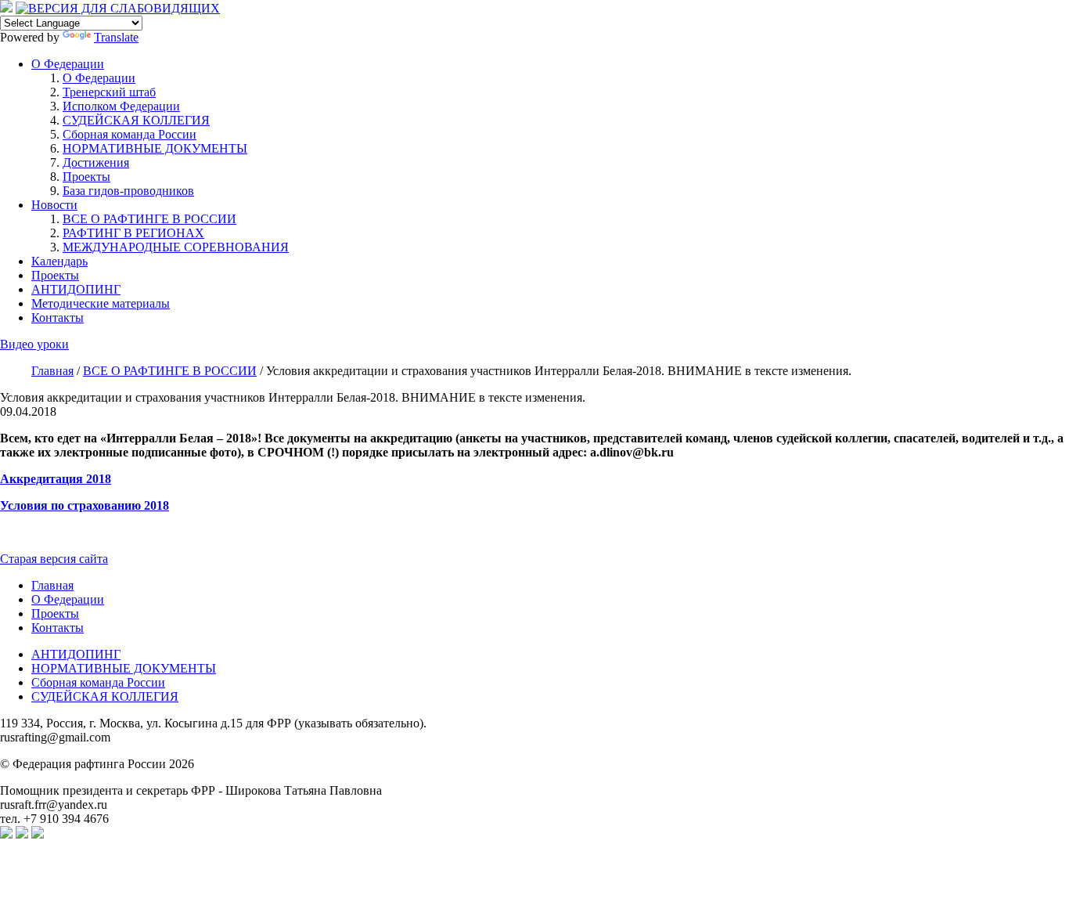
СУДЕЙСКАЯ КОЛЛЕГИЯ (136, 120)
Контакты (57, 317)
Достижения (96, 162)
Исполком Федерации (121, 106)
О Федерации (67, 63)
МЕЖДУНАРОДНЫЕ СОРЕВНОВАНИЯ (176, 247)
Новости (54, 204)
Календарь (59, 261)
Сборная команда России (129, 134)
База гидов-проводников (128, 190)
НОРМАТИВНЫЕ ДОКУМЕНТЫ (155, 148)
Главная (52, 585)
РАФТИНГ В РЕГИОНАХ (133, 233)
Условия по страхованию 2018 (84, 505)
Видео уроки (34, 344)
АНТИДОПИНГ (76, 289)
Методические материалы (100, 303)
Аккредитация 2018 (55, 478)
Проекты (86, 176)
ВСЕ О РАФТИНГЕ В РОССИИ (149, 218)
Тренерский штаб (109, 92)
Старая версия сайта (54, 558)
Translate (116, 37)
